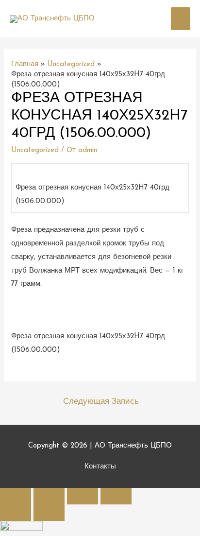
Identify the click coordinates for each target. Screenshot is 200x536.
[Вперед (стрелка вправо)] (49, 512)
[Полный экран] (82, 496)
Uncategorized (35, 150)
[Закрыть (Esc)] (15, 496)
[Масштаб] (116, 496)
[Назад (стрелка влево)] (15, 512)
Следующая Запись (101, 402)
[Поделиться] (49, 496)
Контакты (100, 466)
